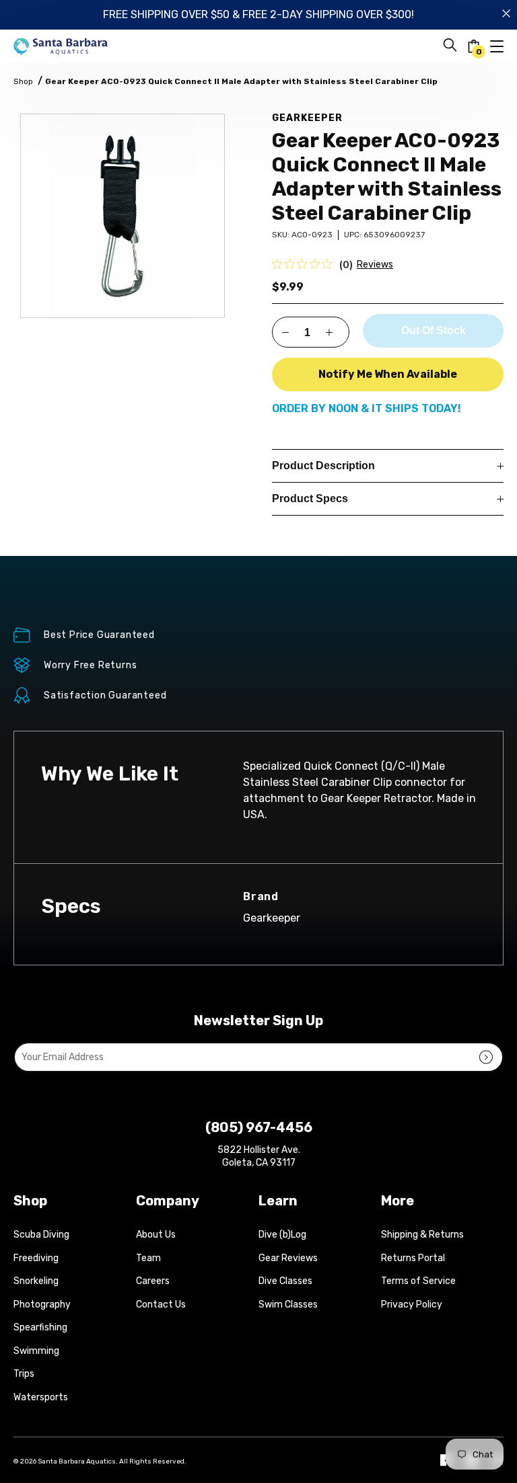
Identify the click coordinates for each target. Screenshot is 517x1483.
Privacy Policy (411, 1304)
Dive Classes (285, 1281)
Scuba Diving (41, 1234)
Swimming (36, 1351)
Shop (23, 81)
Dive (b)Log (282, 1234)
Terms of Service (418, 1281)
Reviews (375, 264)
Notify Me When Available (387, 374)
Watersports (40, 1397)
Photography (42, 1304)
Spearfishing (40, 1327)
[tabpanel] (122, 216)
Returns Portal (413, 1258)
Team (148, 1258)
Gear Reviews (288, 1258)
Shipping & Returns (422, 1234)
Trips (23, 1373)
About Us (156, 1234)
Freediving (36, 1258)
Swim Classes (288, 1304)
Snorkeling (36, 1281)
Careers (153, 1281)
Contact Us (161, 1304)
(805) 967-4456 (258, 1127)
